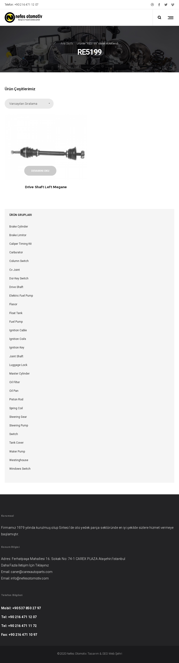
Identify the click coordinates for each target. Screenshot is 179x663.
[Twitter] (165, 4)
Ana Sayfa (67, 43)
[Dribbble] (152, 4)
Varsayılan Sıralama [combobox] (23, 103)
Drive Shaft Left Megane (46, 187)
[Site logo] (23, 17)
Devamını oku (40, 170)
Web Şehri (115, 653)
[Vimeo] (172, 4)
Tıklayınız (42, 565)
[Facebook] (159, 4)
